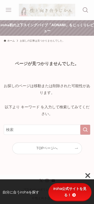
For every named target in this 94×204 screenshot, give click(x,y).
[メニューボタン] (8, 10)
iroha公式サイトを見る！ (69, 191)
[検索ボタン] (85, 10)
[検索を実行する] (85, 130)
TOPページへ (47, 148)
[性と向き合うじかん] (47, 10)
